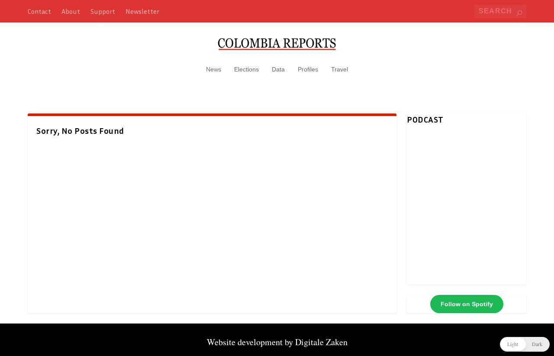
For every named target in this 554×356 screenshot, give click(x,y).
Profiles (308, 69)
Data (278, 69)
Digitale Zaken (321, 342)
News (213, 69)
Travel (339, 69)
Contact (39, 11)
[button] (525, 344)
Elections (246, 69)
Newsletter (142, 11)
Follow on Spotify (467, 304)
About (70, 11)
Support (102, 11)
